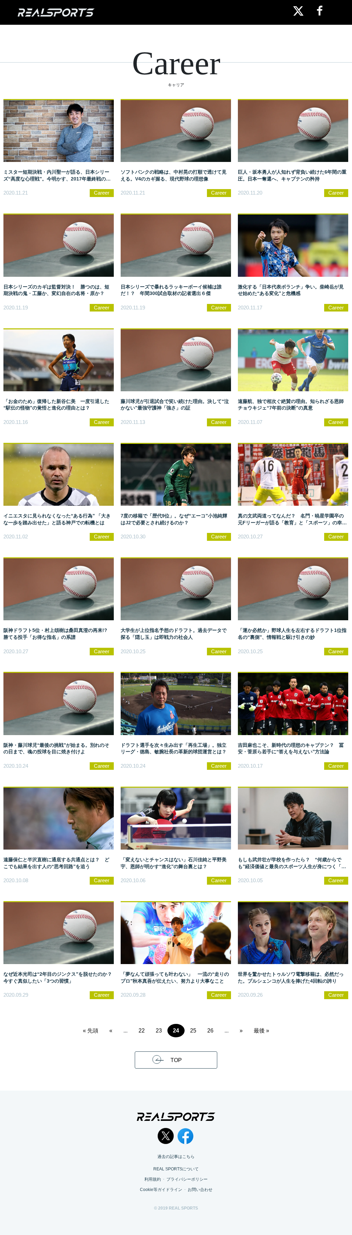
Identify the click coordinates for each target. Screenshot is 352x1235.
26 (210, 1031)
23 (159, 1031)
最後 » (261, 1031)
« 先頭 (90, 1031)
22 (142, 1031)
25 (193, 1031)
